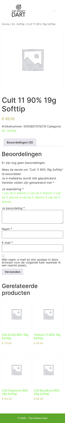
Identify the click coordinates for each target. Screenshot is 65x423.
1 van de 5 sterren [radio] (14, 193)
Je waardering (13, 189)
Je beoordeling (13, 208)
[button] (54, 11)
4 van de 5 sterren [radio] (31, 197)
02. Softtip (18, 24)
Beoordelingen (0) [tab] (20, 142)
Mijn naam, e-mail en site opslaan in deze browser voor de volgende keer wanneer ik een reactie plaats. (31, 262)
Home (5, 24)
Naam (7, 228)
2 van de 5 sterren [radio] (39, 193)
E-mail (7, 242)
